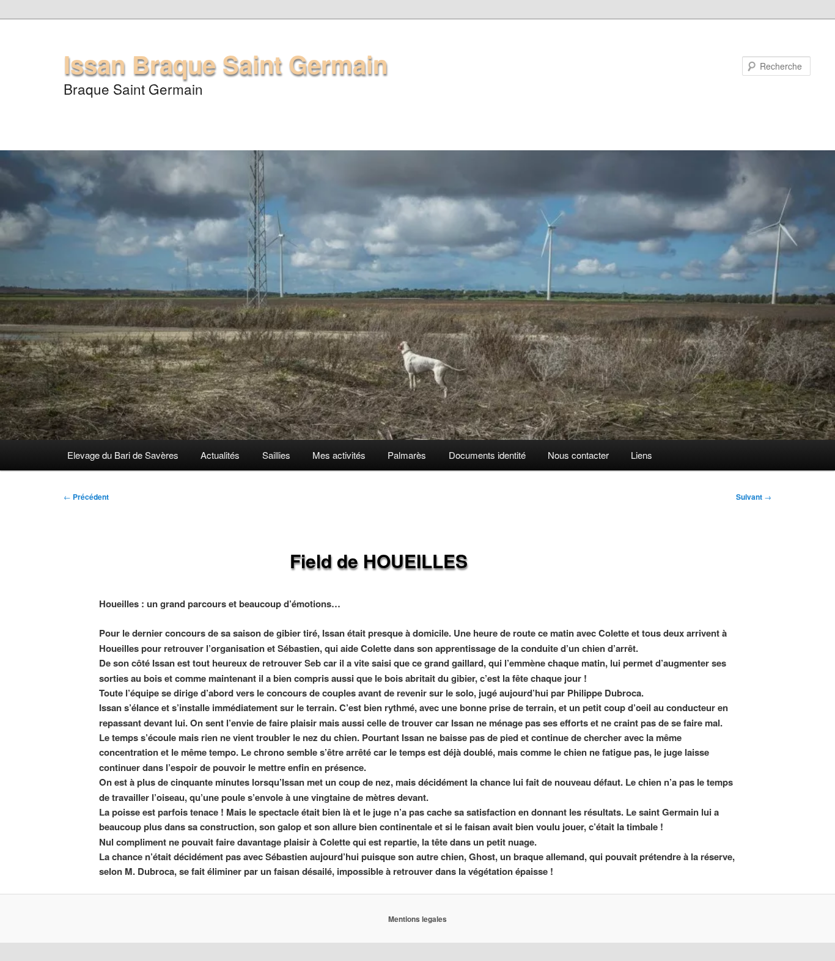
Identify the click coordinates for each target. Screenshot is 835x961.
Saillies (276, 454)
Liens (641, 454)
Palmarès (407, 454)
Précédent (86, 496)
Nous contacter (578, 454)
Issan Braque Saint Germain (226, 63)
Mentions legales (417, 918)
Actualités (220, 454)
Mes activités (339, 454)
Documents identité (487, 454)
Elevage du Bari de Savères (122, 454)
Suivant (753, 496)
